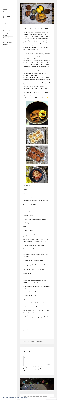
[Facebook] (6, 23)
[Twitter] (4, 23)
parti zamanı (5, 44)
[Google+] (8, 23)
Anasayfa (5, 9)
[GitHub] (10, 23)
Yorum (48, 364)
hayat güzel (5, 40)
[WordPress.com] (12, 23)
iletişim (4, 14)
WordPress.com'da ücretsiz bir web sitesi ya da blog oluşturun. (35, 396)
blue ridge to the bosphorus (6, 17)
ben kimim (5, 11)
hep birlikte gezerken (7, 42)
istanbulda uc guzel (7, 4)
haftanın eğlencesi (6, 33)
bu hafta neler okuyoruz (7, 30)
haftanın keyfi (6, 35)
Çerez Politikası (19, 398)
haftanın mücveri (6, 37)
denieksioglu (33, 341)
